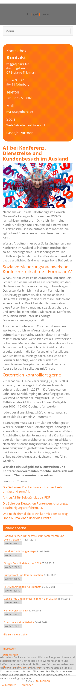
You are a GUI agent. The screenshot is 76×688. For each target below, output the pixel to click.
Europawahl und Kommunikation (23, 575)
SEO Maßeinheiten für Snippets (22, 587)
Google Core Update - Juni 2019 (22, 563)
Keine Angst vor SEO (16, 610)
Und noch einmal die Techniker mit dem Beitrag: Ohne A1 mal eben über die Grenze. (36, 516)
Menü (9, 31)
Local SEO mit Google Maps (20, 551)
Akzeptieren (9, 685)
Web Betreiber (16, 125)
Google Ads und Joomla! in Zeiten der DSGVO (31, 598)
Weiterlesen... (13, 543)
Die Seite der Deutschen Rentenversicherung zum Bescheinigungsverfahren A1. (37, 505)
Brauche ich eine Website (19, 622)
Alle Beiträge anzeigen (16, 634)
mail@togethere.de (19, 112)
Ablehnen (27, 685)
